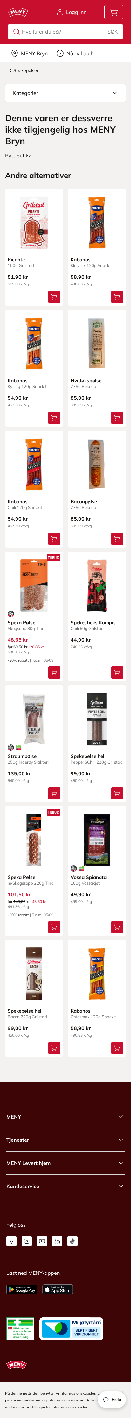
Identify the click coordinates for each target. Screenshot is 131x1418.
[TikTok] (72, 1241)
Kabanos (81, 260)
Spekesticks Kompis (93, 622)
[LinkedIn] (57, 1241)
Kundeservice (22, 1186)
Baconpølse (84, 501)
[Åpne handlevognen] (113, 12)
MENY (13, 1117)
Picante (16, 260)
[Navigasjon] (95, 12)
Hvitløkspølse (86, 381)
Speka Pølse (21, 622)
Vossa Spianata (89, 877)
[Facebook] (11, 1241)
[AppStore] (57, 1289)
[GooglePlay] (21, 1289)
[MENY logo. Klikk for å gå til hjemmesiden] (18, 12)
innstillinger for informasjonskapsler (56, 1407)
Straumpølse (22, 756)
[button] (65, 93)
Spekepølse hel (87, 756)
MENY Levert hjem (28, 1163)
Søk (112, 32)
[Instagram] (27, 1241)
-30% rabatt (18, 660)
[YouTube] (42, 1241)
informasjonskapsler (65, 1400)
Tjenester (17, 1140)
